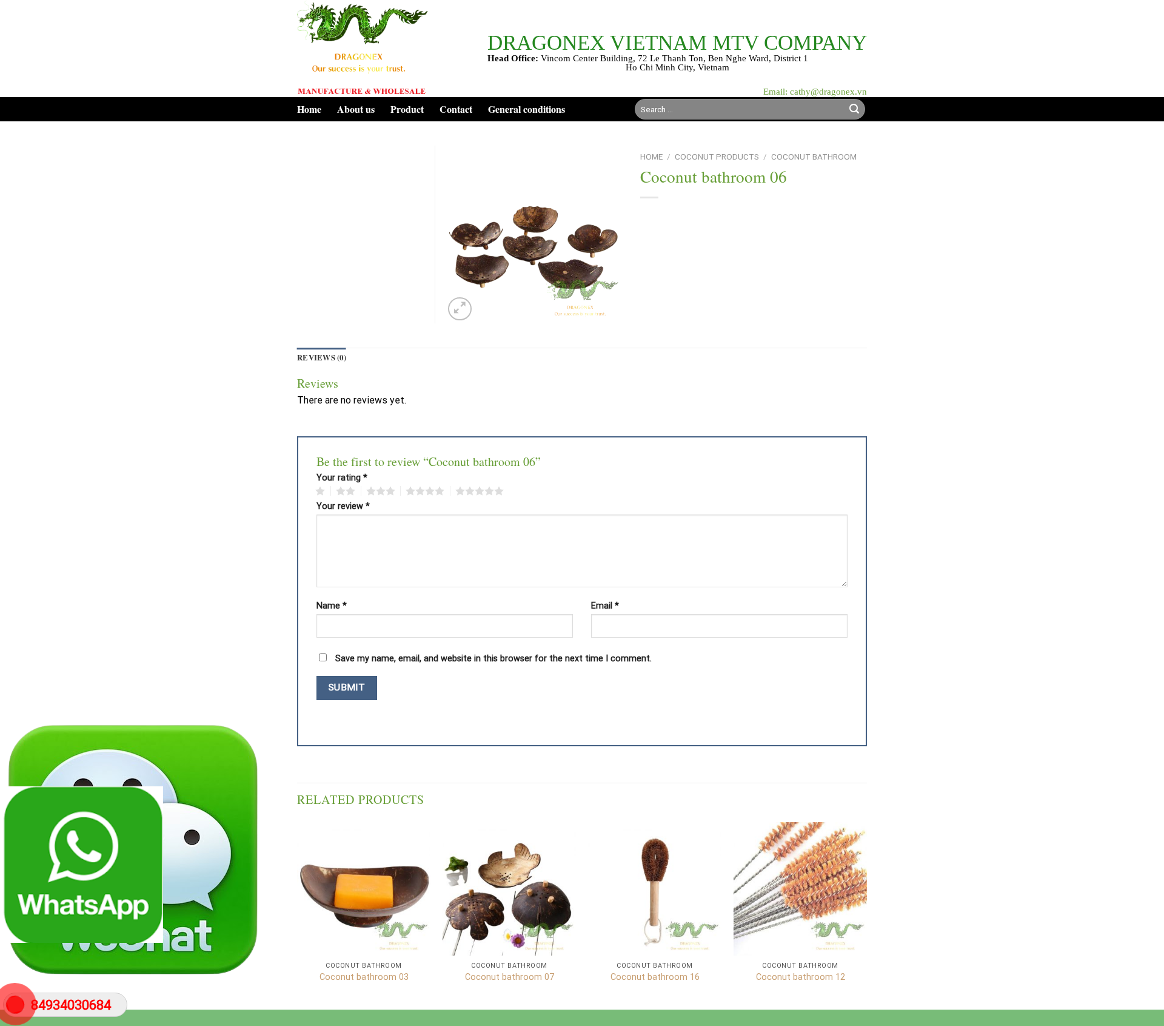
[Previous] (298, 914)
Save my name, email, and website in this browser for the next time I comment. (493, 658)
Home (309, 109)
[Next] (866, 914)
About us (356, 109)
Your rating (341, 478)
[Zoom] (460, 309)
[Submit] (854, 109)
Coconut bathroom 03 (364, 977)
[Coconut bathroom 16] (654, 889)
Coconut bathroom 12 (800, 977)
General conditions (526, 109)
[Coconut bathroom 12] (800, 889)
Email (605, 606)
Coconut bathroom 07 (509, 977)
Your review (343, 506)
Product (407, 109)
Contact (456, 109)
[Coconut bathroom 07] (509, 889)
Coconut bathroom (814, 156)
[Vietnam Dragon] (363, 48)
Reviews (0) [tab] (321, 357)
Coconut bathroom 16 (655, 977)
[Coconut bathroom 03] (363, 889)
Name (331, 606)
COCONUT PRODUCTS (717, 156)
